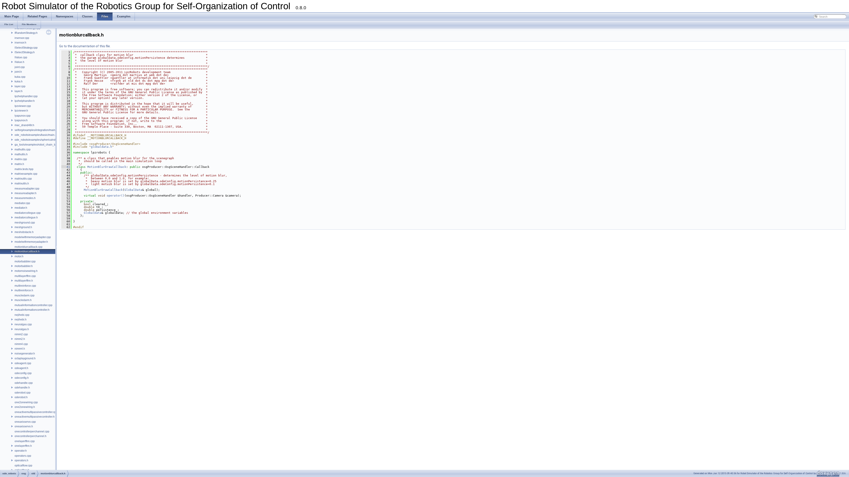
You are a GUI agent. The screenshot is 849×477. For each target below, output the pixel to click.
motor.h (19, 256)
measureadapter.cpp (27, 188)
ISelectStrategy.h (25, 52)
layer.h (19, 91)
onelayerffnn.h (23, 445)
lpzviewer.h (21, 110)
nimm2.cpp (21, 334)
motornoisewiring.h (26, 271)
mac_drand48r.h (24, 125)
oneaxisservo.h (24, 426)
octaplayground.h (25, 358)
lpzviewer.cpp (23, 106)
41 (65, 166)
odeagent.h (21, 368)
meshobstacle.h (24, 232)
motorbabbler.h (24, 266)
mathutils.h (21, 154)
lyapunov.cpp (23, 115)
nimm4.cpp (21, 344)
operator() (115, 195)
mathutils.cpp (23, 149)
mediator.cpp (22, 203)
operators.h (21, 460)
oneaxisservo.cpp (25, 421)
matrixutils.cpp (23, 178)
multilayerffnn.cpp (25, 276)
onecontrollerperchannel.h (30, 436)
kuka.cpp (20, 76)
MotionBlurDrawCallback (106, 166)
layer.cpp (20, 86)
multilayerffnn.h (24, 280)
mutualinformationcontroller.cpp (33, 305)
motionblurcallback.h (27, 251)
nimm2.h (20, 339)
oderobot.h (21, 397)
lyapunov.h (21, 120)
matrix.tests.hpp (24, 169)
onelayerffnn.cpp (25, 441)
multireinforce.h (24, 290)
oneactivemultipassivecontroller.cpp (36, 412)
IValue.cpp (21, 57)
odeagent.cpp (23, 363)
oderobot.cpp (23, 392)
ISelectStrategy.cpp (26, 47)
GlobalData (133, 189)
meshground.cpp (25, 222)
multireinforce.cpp (25, 285)
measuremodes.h (25, 198)
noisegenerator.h (25, 353)
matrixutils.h (22, 183)
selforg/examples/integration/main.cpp (37, 130)
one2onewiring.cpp (26, 402)
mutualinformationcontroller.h (32, 309)
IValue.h (19, 62)
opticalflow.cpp (23, 465)
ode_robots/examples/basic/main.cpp (37, 134)
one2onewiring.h (25, 407)
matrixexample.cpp (26, 173)
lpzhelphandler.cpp (26, 96)
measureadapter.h (25, 193)
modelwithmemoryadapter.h (31, 241)
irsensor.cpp (22, 38)
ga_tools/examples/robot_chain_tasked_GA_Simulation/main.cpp (54, 144)
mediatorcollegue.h (26, 217)
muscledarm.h (23, 300)
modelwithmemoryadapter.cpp (33, 237)
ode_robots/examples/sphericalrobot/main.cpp (42, 139)
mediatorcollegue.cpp (28, 212)
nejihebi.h (21, 319)
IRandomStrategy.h (26, 32)
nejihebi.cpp (22, 314)
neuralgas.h (22, 329)
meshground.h (23, 227)
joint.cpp (20, 67)
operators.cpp (23, 455)
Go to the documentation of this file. (85, 46)
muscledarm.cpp (24, 295)
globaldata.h (101, 146)
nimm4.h (20, 348)
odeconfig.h (22, 377)
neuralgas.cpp (23, 324)
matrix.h (19, 164)
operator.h (21, 450)
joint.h (18, 71)
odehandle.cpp (24, 382)
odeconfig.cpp (23, 373)
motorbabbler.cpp (25, 261)
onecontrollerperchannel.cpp (32, 431)
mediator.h (21, 207)
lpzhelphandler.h (25, 100)
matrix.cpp (21, 159)
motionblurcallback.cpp (28, 246)
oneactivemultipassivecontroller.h (35, 416)
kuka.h (19, 81)
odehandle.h (22, 387)
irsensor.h (20, 42)
